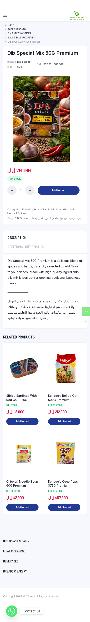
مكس (42, 218)
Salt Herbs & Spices (19, 33)
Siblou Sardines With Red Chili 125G (21, 398)
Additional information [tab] (26, 247)
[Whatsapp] (11, 611)
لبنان (48, 218)
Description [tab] (17, 237)
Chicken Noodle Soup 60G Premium (22, 483)
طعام (55, 218)
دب (71, 218)
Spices (24, 218)
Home (11, 25)
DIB (17, 218)
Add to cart (58, 190)
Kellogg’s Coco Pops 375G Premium (63, 483)
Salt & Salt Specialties (21, 37)
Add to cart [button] (22, 421)
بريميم (77, 218)
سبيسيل (63, 218)
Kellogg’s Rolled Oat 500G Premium (62, 398)
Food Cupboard (17, 29)
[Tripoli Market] (77, 15)
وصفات (33, 218)
